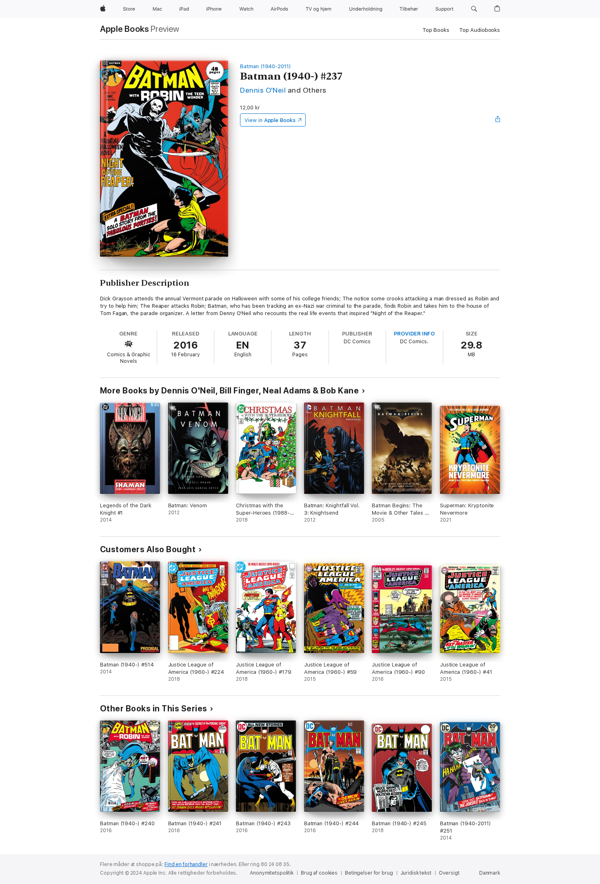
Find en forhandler (186, 864)
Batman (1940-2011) (265, 66)
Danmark (489, 873)
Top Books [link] (435, 30)
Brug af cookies (319, 873)
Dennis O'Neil (263, 90)
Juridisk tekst (415, 873)
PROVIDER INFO (414, 334)
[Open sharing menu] (498, 120)
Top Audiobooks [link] (479, 30)
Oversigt (449, 873)
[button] (474, 9)
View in (270, 120)
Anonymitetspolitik (271, 873)
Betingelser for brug (369, 873)
